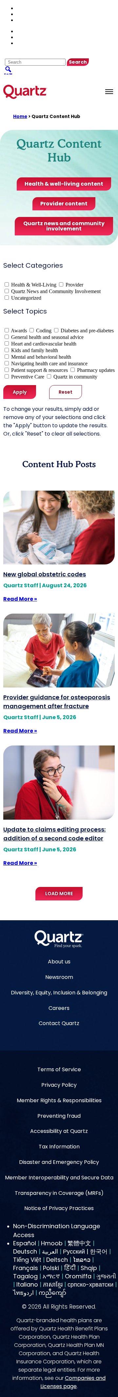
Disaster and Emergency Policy (59, 1162)
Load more (59, 893)
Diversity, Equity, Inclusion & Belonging (59, 992)
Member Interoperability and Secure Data (59, 1177)
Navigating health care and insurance (49, 363)
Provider (74, 285)
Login (24, 20)
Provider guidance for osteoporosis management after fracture (56, 701)
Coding (43, 330)
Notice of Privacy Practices (59, 1208)
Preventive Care (27, 377)
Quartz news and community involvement (64, 226)
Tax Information (59, 1146)
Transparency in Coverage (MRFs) (59, 1193)
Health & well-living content (64, 184)
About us (59, 961)
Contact (27, 14)
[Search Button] (8, 69)
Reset (65, 392)
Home (20, 116)
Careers (59, 1008)
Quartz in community (75, 377)
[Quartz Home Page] (59, 940)
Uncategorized (26, 298)
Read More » (20, 599)
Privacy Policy (59, 1085)
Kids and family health (34, 350)
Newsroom (59, 977)
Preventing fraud (59, 1116)
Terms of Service (59, 1069)
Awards (19, 330)
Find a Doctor (32, 8)
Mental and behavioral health (41, 357)
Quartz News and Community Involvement (56, 291)
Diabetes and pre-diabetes (87, 330)
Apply (20, 392)
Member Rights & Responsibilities (59, 1100)
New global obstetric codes (44, 574)
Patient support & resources (39, 370)
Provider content (64, 203)
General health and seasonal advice (47, 337)
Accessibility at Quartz (59, 1131)
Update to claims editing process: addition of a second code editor (54, 833)
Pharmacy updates (96, 370)
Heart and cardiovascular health (43, 344)
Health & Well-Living (33, 285)
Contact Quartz (59, 1023)
